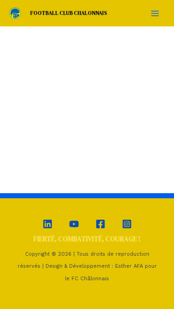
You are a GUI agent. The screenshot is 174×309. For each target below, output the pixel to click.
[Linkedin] (47, 224)
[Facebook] (100, 224)
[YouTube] (74, 224)
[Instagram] (127, 224)
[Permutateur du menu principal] (155, 13)
